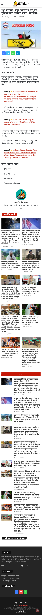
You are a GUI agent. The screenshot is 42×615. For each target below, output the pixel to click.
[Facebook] (4, 53)
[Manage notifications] (37, 610)
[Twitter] (8, 53)
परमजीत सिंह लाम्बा (21, 202)
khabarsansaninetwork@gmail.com (18, 566)
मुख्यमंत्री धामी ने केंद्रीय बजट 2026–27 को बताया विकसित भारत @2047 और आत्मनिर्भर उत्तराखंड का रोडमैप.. (9, 352)
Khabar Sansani (23, 606)
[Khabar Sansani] (21, 4)
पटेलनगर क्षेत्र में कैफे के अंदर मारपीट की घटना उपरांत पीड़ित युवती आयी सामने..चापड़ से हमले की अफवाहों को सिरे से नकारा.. (10, 264)
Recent (21, 374)
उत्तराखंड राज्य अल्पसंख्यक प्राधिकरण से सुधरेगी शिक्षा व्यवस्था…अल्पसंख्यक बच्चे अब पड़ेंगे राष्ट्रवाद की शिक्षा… (30, 290)
